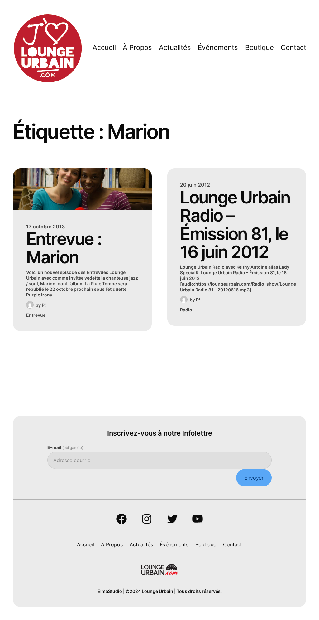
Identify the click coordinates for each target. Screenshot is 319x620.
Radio (186, 309)
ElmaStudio (110, 591)
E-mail (65, 447)
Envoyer (254, 478)
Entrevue (35, 315)
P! (44, 305)
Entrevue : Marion (64, 248)
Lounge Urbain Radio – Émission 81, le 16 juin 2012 (235, 224)
